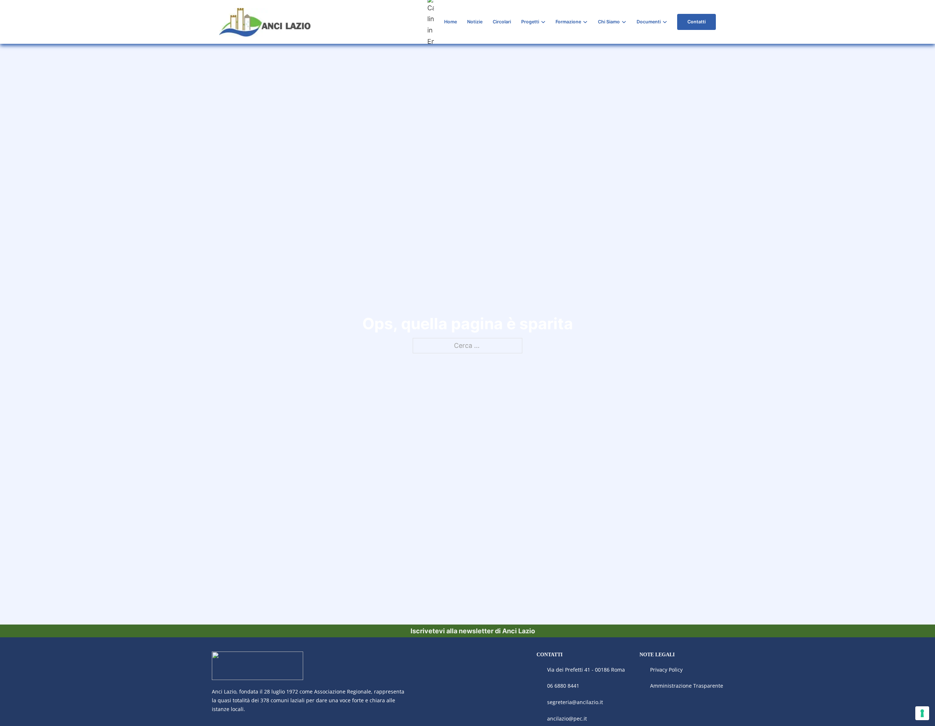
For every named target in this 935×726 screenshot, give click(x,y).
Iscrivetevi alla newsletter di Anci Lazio (473, 631)
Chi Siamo (609, 21)
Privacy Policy (667, 669)
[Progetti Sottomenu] (543, 22)
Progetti (530, 21)
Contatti (696, 21)
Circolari (502, 21)
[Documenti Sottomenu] (665, 22)
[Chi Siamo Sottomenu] (624, 22)
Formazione (568, 21)
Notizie (474, 21)
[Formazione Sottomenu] (585, 22)
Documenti (649, 21)
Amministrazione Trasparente (686, 685)
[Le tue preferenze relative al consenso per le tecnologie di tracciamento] (922, 713)
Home (450, 21)
